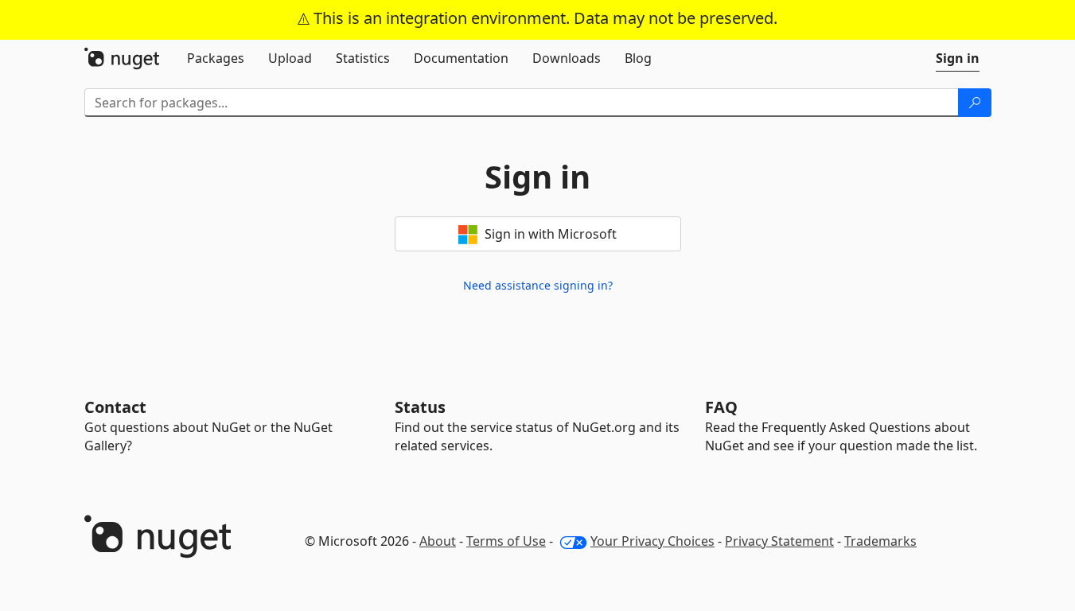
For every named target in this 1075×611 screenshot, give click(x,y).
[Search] (974, 102)
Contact (115, 407)
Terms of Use (506, 541)
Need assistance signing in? (538, 285)
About (437, 541)
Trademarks (880, 541)
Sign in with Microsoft (549, 234)
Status (420, 407)
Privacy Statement (779, 541)
